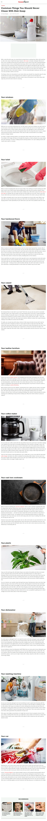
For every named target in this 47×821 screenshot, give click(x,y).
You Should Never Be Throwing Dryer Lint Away (6, 814)
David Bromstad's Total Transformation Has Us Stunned (17, 814)
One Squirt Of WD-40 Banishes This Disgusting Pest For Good (29, 814)
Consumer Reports (8, 772)
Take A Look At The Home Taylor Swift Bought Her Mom (40, 814)
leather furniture (14, 377)
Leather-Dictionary (14, 385)
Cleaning (3, 5)
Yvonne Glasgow (5, 13)
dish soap (26, 61)
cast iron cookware (20, 506)
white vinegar (4, 456)
